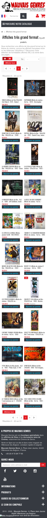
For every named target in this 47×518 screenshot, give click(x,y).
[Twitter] (15, 470)
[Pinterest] (25, 470)
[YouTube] (5, 479)
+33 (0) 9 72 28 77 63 (14, 453)
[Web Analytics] (6, 515)
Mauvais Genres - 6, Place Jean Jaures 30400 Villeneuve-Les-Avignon (28, 512)
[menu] (37, 16)
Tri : (22, 59)
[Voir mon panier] (43, 16)
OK (43, 465)
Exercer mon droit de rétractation (26, 515)
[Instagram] (35, 470)
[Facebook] (5, 470)
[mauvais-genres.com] (23, 6)
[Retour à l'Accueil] (2, 31)
